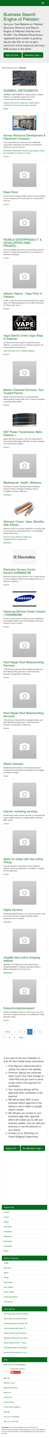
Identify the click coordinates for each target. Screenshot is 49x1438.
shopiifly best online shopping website (21, 958)
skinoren (19, 537)
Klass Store (10, 192)
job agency (35, 150)
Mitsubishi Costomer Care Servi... (16, 1338)
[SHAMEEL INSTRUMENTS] (24, 78)
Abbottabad (7, 972)
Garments (7, 1268)
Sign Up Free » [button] (13, 55)
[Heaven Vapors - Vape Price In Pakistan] (24, 276)
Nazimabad (8, 1241)
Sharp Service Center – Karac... (16, 1343)
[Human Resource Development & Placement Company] (24, 122)
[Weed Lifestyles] (24, 747)
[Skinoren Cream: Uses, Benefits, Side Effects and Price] (24, 509)
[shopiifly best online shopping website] (24, 940)
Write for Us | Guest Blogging (15, 1364)
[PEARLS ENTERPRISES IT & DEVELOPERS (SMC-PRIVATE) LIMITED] (24, 223)
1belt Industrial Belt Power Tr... (15, 1328)
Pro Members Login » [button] (33, 1148)
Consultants (8, 1301)
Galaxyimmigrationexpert (19, 1008)
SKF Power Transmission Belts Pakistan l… (22, 433)
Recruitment (8, 150)
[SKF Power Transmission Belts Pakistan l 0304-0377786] (24, 419)
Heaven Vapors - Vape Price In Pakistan (22, 294)
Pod (9, 351)
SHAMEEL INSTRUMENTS (20, 90)
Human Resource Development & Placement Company (24, 136)
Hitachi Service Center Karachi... (16, 1333)
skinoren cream (9, 537)
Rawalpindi (8, 1236)
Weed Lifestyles (13, 764)
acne (25, 539)
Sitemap (7, 1412)
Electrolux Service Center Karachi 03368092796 (19, 570)
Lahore (6, 156)
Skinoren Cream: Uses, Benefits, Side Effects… (24, 522)
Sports (6, 1272)
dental (37, 103)
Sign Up (7, 1378)
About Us (7, 1392)
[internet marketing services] (24, 794)
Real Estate (8, 1282)
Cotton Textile (9, 1292)
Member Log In (9, 1383)
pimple (20, 539)
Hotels (6, 1277)
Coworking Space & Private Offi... (16, 1323)
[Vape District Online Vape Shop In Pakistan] (24, 323)
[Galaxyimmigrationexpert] (24, 991)
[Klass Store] (24, 175)
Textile (6, 1263)
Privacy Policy (9, 1402)
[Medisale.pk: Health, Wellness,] (24, 465)
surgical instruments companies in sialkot (18, 103)
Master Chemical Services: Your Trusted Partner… (23, 391)
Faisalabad (8, 1231)
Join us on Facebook (11, 1416)
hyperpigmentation (10, 539)
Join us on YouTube (11, 1421)
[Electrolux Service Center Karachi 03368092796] (24, 557)
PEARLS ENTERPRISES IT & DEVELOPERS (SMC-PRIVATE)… (22, 242)
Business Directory (11, 1387)
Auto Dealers (8, 1287)
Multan (6, 1251)
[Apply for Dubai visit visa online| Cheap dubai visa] (24, 842)
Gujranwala (8, 1246)
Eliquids (31, 351)
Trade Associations (11, 1297)
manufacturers (8, 105)
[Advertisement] (24, 1176)
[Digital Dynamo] (24, 893)
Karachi (6, 308)
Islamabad (7, 495)
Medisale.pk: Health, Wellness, (22, 482)
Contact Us (8, 1397)
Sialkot (5, 108)
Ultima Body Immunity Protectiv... (16, 1318)
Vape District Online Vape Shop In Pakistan (23, 336)
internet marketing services (20, 811)
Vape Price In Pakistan (19, 351)
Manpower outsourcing (21, 150)
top (16, 105)
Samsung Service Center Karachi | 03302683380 (24, 612)
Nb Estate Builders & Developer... (16, 1347)
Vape (5, 351)
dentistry (33, 105)
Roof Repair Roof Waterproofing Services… (23, 663)
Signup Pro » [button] (12, 1148)
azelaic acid (26, 537)
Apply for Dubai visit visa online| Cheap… (23, 860)
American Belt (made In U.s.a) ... (16, 1352)
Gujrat (5, 776)
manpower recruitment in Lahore (18, 153)
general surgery (24, 105)
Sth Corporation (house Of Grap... (16, 1314)
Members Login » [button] (33, 55)
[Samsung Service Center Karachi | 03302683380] (24, 599)
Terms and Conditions (12, 1407)
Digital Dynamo (12, 909)
